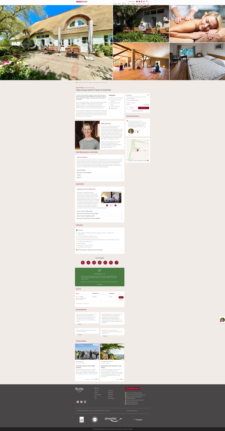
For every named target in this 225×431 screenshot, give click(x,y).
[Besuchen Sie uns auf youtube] (85, 402)
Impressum (110, 396)
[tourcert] (95, 419)
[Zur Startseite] (81, 3)
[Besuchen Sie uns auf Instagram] (139, 1)
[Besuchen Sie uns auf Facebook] (137, 1)
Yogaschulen (110, 390)
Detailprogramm (114, 108)
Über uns (96, 390)
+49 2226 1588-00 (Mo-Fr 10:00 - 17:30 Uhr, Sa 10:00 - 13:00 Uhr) (93, 410)
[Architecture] (83, 262)
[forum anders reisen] (81, 419)
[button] (99, 157)
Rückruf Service (98, 394)
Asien (119, 3)
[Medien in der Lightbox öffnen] (56, 42)
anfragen (121, 299)
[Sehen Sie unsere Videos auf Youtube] (141, 1)
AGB (95, 398)
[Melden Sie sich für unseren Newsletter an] (144, 1)
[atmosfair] (113, 419)
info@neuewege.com (132, 410)
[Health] (100, 262)
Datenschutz (110, 394)
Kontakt (96, 392)
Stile (129, 3)
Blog (148, 3)
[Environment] (111, 262)
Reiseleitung (110, 392)
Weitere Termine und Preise (137, 110)
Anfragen (132, 107)
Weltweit (124, 3)
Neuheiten (138, 3)
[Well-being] (116, 262)
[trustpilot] (137, 419)
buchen (121, 297)
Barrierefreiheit (111, 398)
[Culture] (105, 262)
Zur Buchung (143, 107)
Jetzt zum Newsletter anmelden (132, 388)
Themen (133, 3)
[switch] (97, 360)
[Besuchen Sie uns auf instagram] (81, 402)
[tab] (110, 205)
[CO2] (88, 262)
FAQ (95, 396)
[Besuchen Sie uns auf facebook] (78, 402)
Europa (115, 3)
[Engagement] (94, 262)
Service (144, 3)
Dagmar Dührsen (84, 298)
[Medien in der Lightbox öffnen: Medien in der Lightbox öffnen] (111, 197)
